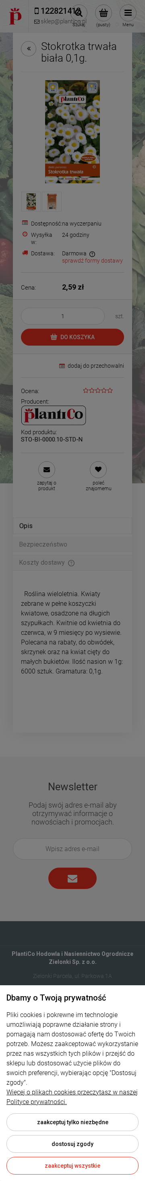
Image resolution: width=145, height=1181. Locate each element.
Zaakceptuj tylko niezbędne (72, 1122)
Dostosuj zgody (72, 1144)
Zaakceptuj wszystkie (72, 1165)
